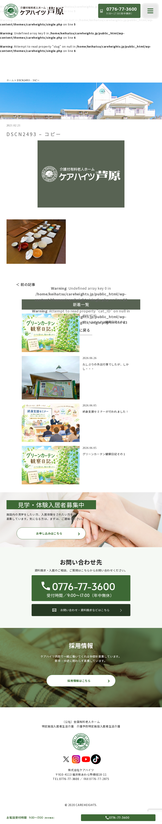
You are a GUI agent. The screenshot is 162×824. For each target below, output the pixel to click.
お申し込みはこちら (49, 533)
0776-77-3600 (69, 779)
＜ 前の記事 (25, 284)
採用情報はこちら (79, 681)
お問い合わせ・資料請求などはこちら (85, 610)
